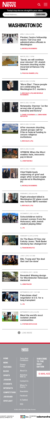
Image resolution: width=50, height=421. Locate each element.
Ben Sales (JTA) (27, 141)
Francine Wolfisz (28, 248)
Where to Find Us (23, 386)
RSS (21, 404)
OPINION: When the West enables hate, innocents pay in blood (32, 154)
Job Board (8, 397)
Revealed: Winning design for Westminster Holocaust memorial (34, 278)
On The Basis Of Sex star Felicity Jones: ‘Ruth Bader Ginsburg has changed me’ (33, 241)
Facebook (23, 396)
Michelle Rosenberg (29, 48)
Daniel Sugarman (28, 114)
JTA (23, 228)
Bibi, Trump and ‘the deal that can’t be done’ (32, 260)
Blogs (6, 371)
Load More (27, 333)
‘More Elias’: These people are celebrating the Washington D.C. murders (33, 86)
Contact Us (24, 381)
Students (7, 384)
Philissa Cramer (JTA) (30, 73)
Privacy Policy (22, 365)
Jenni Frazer (27, 284)
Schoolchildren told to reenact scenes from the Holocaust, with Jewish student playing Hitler (33, 220)
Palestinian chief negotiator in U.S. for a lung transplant (31, 297)
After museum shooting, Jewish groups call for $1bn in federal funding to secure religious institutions (33, 132)
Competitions (9, 392)
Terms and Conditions (24, 359)
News (5, 363)
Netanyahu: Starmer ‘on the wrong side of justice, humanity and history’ (34, 108)
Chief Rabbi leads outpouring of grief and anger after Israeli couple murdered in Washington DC (33, 177)
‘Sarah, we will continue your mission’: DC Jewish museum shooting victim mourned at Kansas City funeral (32, 64)
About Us (23, 371)
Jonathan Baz (27, 161)
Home (5, 358)
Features (7, 367)
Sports (6, 375)
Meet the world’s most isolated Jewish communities (31, 317)
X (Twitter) (24, 400)
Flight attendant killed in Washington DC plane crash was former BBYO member (34, 199)
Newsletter (24, 391)
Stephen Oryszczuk (29, 324)
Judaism (7, 380)
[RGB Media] (25, 416)
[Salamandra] (43, 417)
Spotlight (8, 401)
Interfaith (8, 388)
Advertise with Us (23, 376)
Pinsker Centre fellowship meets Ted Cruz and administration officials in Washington (33, 41)
